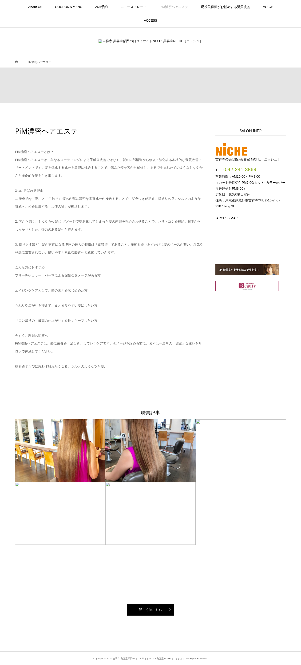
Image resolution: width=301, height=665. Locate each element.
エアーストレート (133, 7)
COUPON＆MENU (68, 7)
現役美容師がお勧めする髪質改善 (225, 7)
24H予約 (101, 7)
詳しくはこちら (150, 610)
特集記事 (150, 412)
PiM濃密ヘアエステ (173, 7)
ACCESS (150, 20)
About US (35, 7)
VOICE (268, 7)
